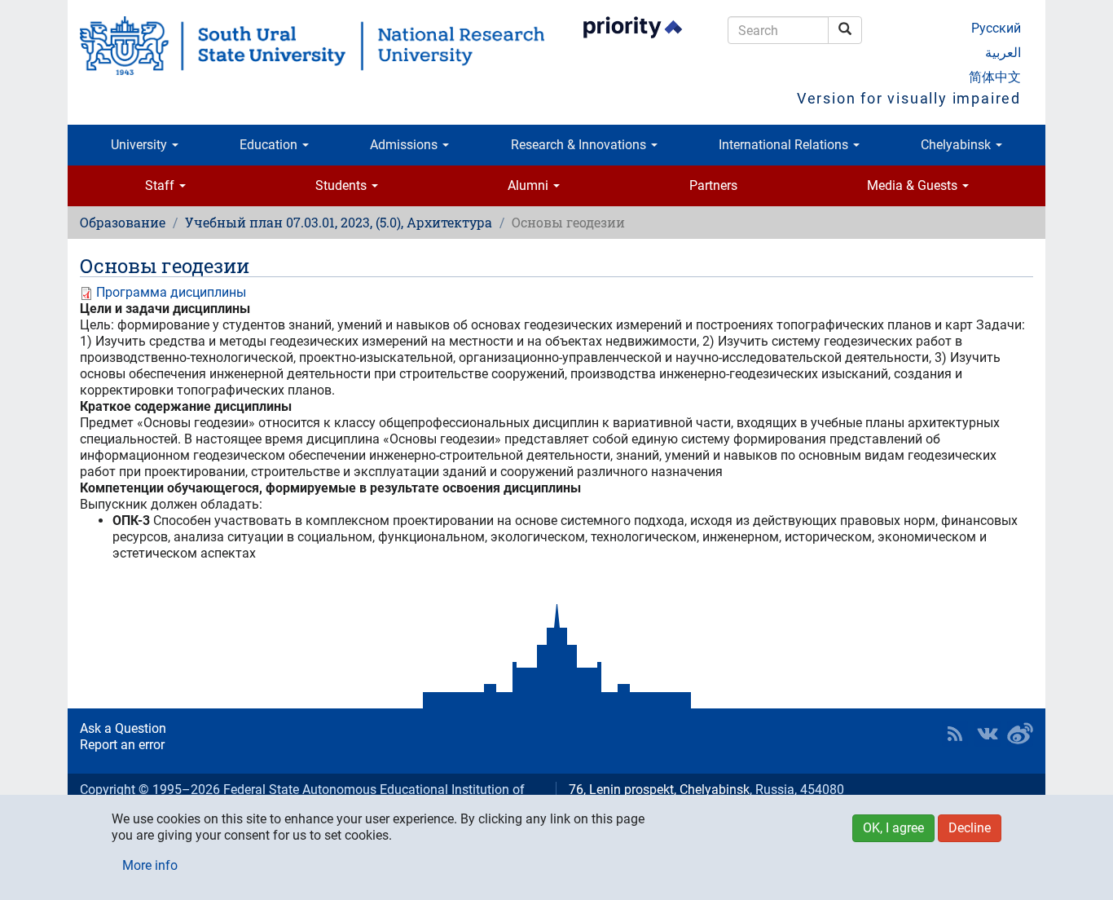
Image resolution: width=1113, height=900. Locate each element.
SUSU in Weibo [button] (1020, 734)
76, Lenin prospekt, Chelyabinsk (659, 789)
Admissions (405, 144)
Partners (713, 185)
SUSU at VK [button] (987, 734)
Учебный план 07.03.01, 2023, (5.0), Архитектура (338, 222)
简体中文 (995, 77)
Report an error (122, 744)
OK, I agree (893, 828)
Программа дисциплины (171, 292)
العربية (1003, 52)
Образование (122, 222)
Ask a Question (123, 728)
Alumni (530, 185)
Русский (996, 28)
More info (150, 865)
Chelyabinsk (957, 144)
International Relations (785, 144)
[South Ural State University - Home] (312, 45)
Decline (969, 828)
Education (270, 144)
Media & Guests (914, 185)
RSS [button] (955, 734)
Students (342, 185)
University (140, 144)
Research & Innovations (580, 144)
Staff (161, 185)
